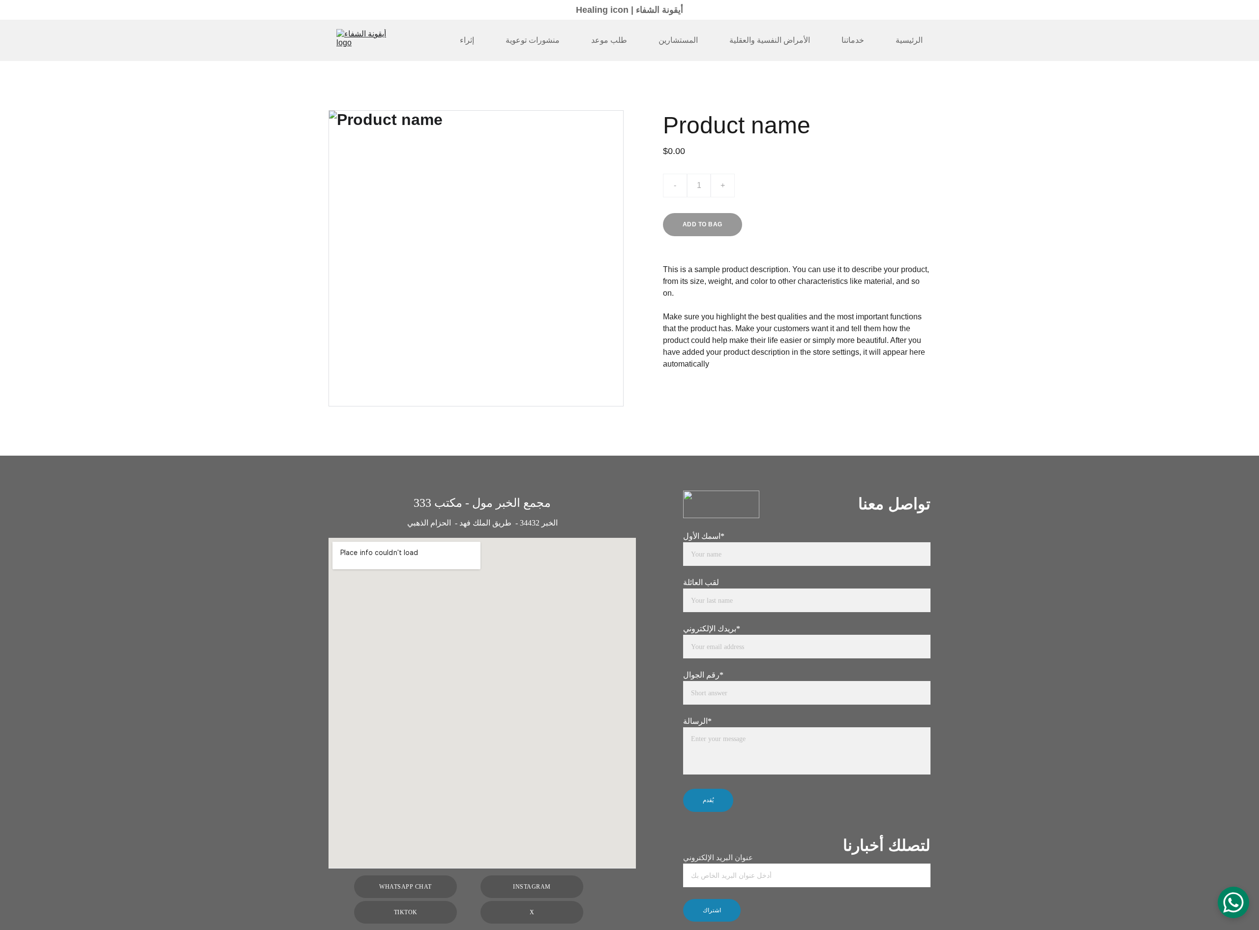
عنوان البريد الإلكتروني (718, 858)
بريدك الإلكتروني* (711, 628)
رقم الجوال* (703, 675)
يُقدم (708, 800)
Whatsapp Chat (405, 886)
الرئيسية (909, 40)
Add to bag (702, 224)
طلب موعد (609, 40)
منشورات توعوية (533, 40)
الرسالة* (697, 721)
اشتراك (712, 910)
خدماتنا (852, 40)
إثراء (467, 40)
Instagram (531, 886)
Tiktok (406, 912)
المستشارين (678, 40)
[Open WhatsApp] (1233, 902)
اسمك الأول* (703, 536)
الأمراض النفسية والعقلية (769, 40)
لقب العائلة (701, 582)
